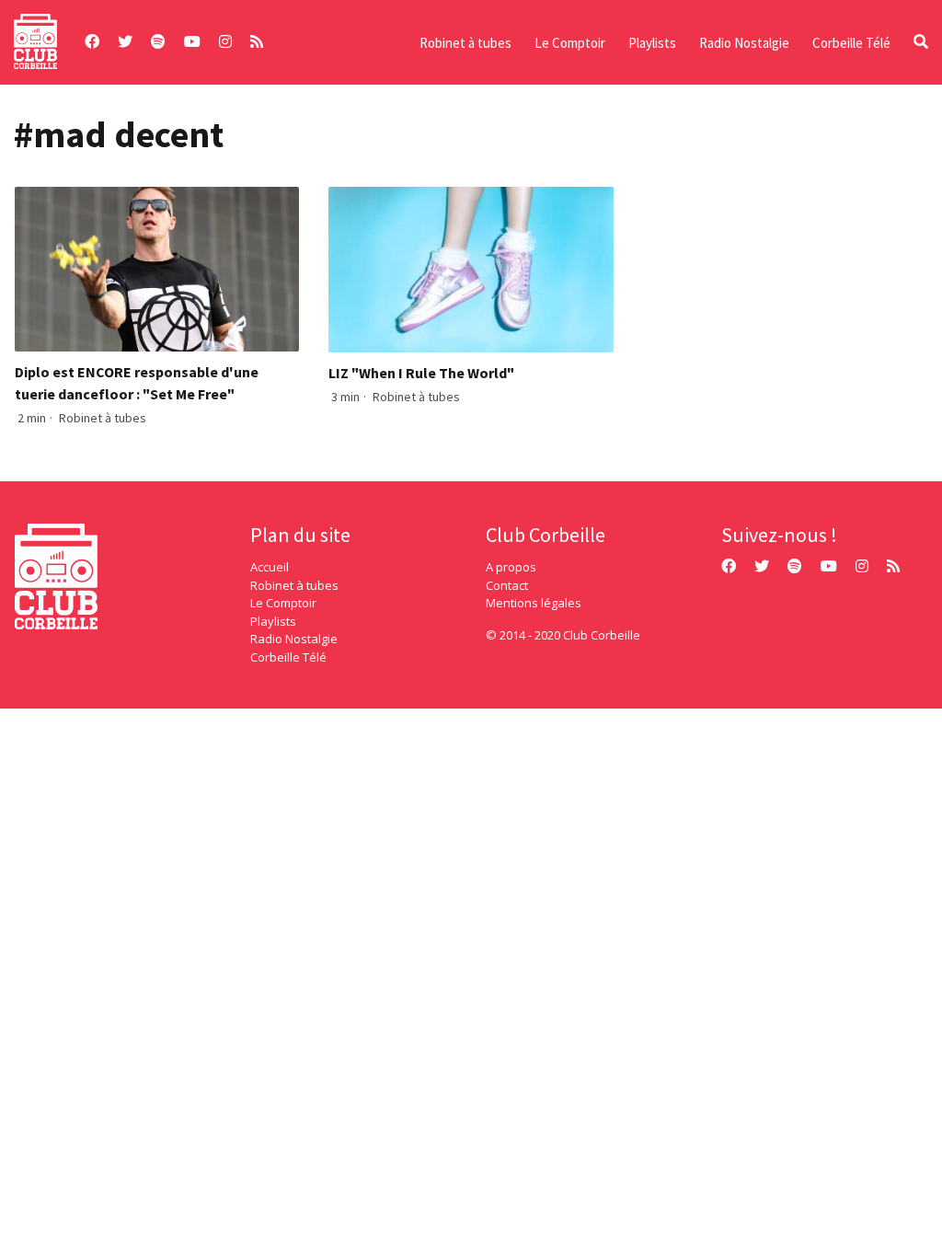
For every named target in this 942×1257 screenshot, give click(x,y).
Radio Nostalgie (744, 43)
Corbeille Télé (851, 43)
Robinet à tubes (465, 43)
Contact (507, 585)
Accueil (269, 567)
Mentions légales (533, 602)
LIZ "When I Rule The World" (421, 372)
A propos (511, 567)
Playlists (652, 43)
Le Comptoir (569, 43)
